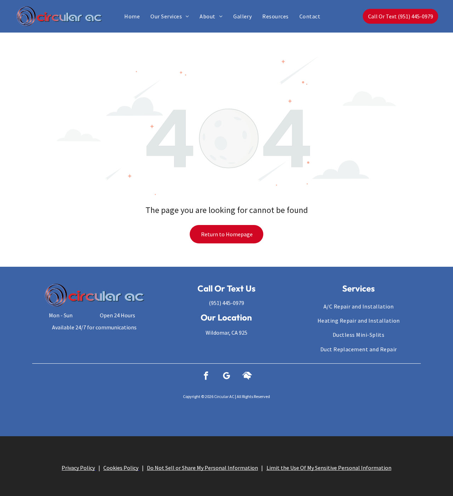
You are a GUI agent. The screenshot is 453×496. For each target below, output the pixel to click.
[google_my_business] (226, 376)
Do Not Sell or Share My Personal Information (202, 467)
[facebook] (206, 376)
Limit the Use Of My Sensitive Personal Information (328, 467)
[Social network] (247, 376)
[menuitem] (132, 16)
